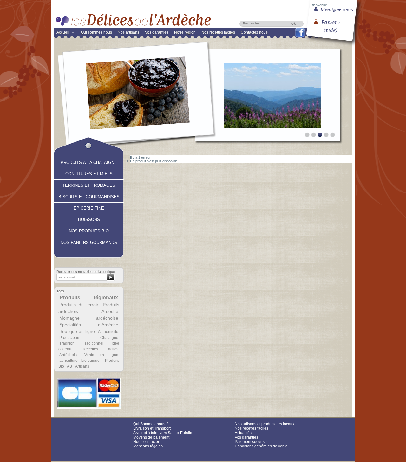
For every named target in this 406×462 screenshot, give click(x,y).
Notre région (185, 32)
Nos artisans (128, 32)
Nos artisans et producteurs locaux (264, 424)
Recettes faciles (100, 349)
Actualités (243, 433)
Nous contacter (146, 441)
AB (69, 366)
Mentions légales (148, 446)
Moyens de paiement (151, 437)
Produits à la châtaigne (89, 161)
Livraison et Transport (152, 428)
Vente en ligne (101, 355)
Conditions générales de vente (261, 446)
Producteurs (69, 337)
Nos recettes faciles (218, 32)
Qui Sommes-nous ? (150, 424)
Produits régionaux (89, 297)
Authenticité (108, 331)
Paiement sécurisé (251, 441)
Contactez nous (254, 32)
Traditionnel (93, 343)
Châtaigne (109, 337)
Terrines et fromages (88, 184)
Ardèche (110, 311)
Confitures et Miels (89, 173)
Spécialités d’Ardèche (88, 324)
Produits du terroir (78, 304)
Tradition (67, 343)
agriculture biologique (79, 360)
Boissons (89, 218)
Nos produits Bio (89, 230)
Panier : (330, 24)
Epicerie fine (89, 207)
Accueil (61, 33)
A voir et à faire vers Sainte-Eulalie (162, 433)
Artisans (82, 366)
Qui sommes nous (96, 32)
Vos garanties (156, 32)
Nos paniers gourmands (89, 241)
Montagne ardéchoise (88, 318)
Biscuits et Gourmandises (89, 196)
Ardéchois (68, 355)
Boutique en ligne (77, 331)
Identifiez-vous (336, 9)
